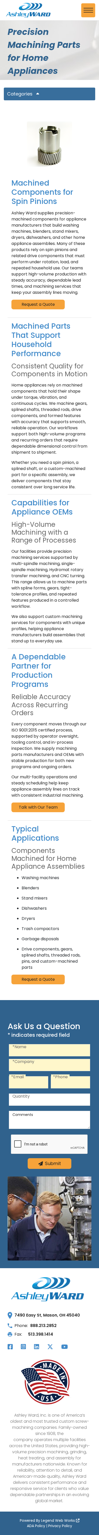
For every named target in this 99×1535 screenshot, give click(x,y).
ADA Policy (36, 1525)
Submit (53, 1163)
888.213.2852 (43, 1326)
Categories (19, 94)
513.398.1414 (40, 1334)
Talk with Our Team (38, 807)
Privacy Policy (60, 1525)
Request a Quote (38, 304)
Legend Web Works (58, 1520)
